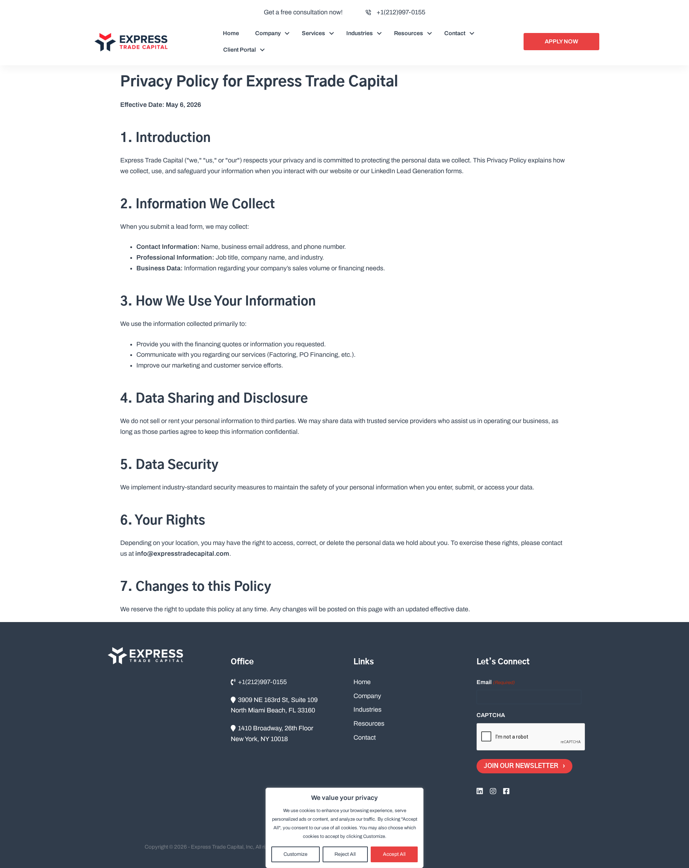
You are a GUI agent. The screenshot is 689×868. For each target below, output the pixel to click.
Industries (359, 33)
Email (496, 682)
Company (268, 33)
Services (313, 33)
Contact (454, 33)
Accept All (394, 854)
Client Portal (239, 50)
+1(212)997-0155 (400, 12)
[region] (344, 828)
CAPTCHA (491, 715)
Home (231, 33)
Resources (408, 33)
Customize (295, 854)
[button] (287, 33)
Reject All (345, 854)
